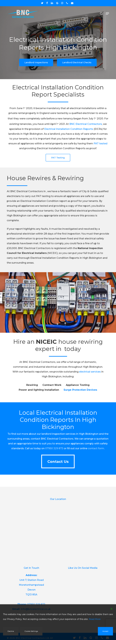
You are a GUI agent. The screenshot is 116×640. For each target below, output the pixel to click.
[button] (107, 13)
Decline (11, 631)
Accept (105, 631)
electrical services (90, 371)
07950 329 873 (54, 448)
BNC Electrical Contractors (85, 124)
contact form (96, 448)
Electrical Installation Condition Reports (68, 129)
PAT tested (100, 143)
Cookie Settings (31, 631)
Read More (95, 619)
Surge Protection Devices (80, 389)
